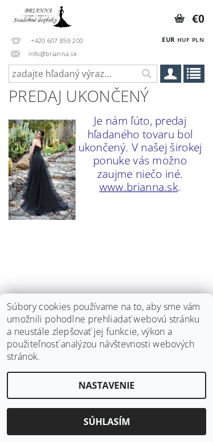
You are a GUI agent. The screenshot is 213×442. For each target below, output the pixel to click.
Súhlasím (106, 421)
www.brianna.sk (138, 187)
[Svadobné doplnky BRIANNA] (41, 14)
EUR (168, 39)
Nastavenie (106, 385)
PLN (198, 40)
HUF (183, 40)
